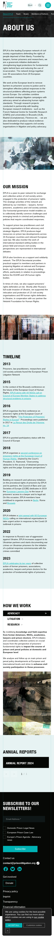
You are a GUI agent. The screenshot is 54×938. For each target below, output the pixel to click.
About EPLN (8, 14)
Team (18, 14)
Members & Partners (40, 14)
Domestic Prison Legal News (20, 828)
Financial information (14, 907)
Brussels (11, 503)
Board (26, 14)
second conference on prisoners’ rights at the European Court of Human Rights (22, 456)
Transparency (10, 901)
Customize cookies (34, 925)
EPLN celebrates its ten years (17, 563)
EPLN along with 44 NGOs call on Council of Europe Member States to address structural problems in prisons (24, 396)
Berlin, (36, 500)
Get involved (9, 877)
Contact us (8, 858)
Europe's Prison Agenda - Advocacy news (24, 838)
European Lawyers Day (18, 491)
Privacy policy (10, 891)
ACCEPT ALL (13, 925)
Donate (9, 883)
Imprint (6, 896)
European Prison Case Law (20, 832)
